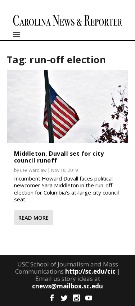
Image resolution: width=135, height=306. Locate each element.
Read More (33, 217)
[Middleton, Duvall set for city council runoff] (68, 106)
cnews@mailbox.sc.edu (67, 286)
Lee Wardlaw (33, 170)
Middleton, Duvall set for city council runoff (59, 157)
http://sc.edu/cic (90, 271)
